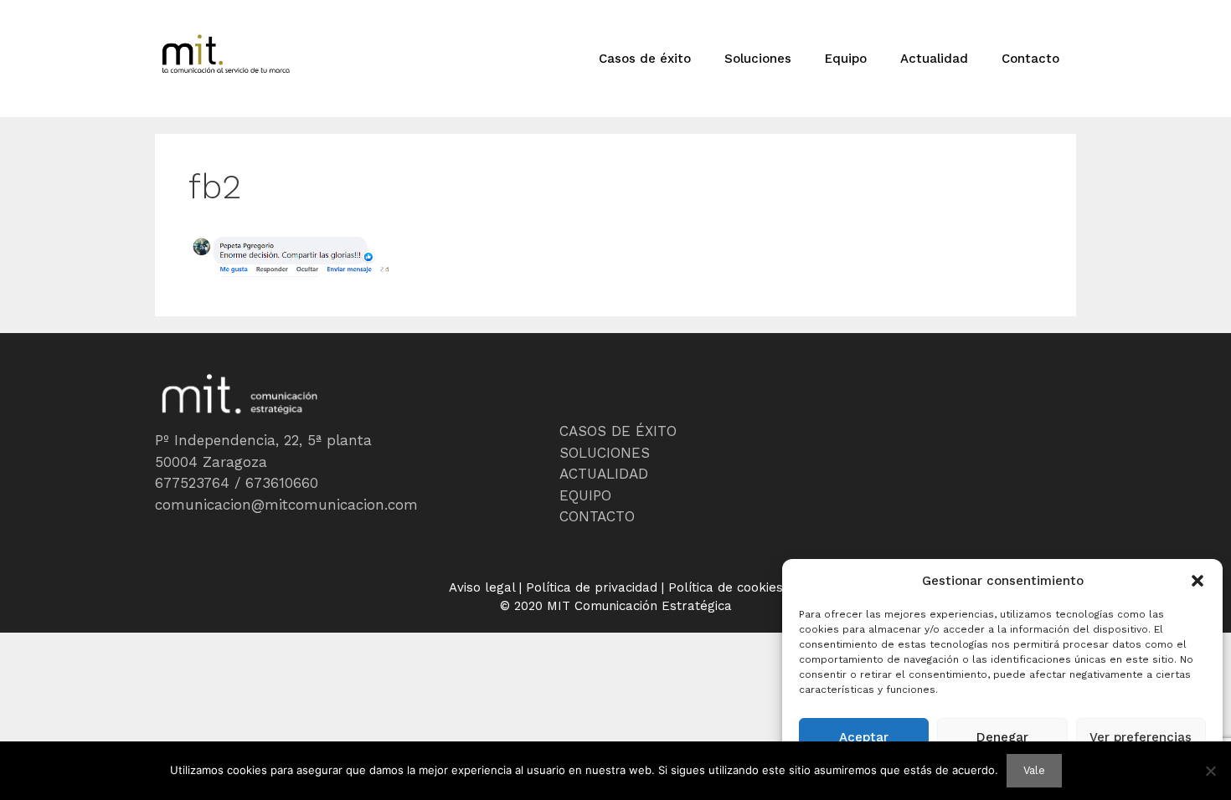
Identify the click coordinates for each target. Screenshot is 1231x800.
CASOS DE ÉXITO (618, 431)
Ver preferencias (1140, 737)
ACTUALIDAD (603, 473)
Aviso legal (482, 587)
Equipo (846, 58)
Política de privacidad (591, 587)
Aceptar (863, 737)
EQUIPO (585, 495)
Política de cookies (725, 587)
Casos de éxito (645, 58)
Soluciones (757, 58)
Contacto (1030, 58)
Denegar (1002, 737)
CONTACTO (597, 516)
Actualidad (934, 58)
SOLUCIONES (604, 452)
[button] (1197, 580)
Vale (1034, 770)
